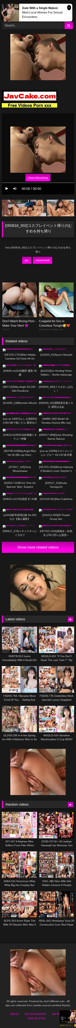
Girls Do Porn (36, 1018)
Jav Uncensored (35, 1013)
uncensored (42, 260)
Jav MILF (58, 1013)
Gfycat (14, 1013)
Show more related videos (38, 547)
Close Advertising (38, 177)
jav (26, 260)
